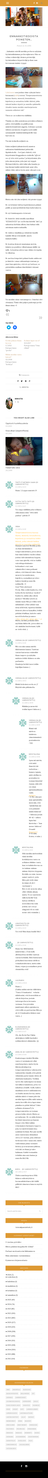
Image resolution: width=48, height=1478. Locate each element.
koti (22, 1409)
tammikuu (12, 1295)
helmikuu (12, 1290)
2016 (11, 1340)
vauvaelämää (24, 1444)
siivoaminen (20, 1436)
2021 (11, 1318)
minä (20, 1421)
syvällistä (22, 1440)
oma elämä (11, 1425)
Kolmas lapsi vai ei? (32, 341)
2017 (11, 1336)
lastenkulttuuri (26, 1413)
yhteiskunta (11, 1448)
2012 (11, 1359)
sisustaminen (33, 1436)
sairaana (10, 1436)
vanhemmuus (11, 1444)
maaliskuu (12, 1286)
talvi (30, 1440)
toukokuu (12, 1277)
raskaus (19, 1432)
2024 (11, 1304)
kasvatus (26, 1405)
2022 (11, 1313)
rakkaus (10, 1432)
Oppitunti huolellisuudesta (17, 423)
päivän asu (21, 1429)
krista (25, 387)
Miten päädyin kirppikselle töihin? (20, 1247)
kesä (8, 1409)
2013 (11, 1354)
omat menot (22, 1425)
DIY (33, 1393)
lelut (23, 1417)
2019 (11, 1327)
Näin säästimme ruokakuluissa (18, 1256)
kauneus (36, 1405)
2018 (11, 1331)
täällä (16, 95)
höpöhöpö (27, 1401)
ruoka (37, 1432)
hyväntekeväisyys (13, 1401)
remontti (28, 1432)
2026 (10, 1275)
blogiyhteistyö (12, 1393)
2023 (11, 1309)
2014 (11, 1349)
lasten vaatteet (12, 1417)
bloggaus (27, 1389)
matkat (31, 1417)
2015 (11, 1345)
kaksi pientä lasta (13, 1405)
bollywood (25, 1393)
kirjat (15, 1409)
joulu (36, 1401)
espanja (10, 1397)
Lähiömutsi (10, 92)
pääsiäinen (32, 1429)
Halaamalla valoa (13, 468)
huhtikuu (12, 1281)
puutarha (10, 1429)
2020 (11, 1322)
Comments (24, 375)
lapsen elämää (32, 1409)
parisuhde (33, 1425)
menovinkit (11, 1421)
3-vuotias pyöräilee (13, 1242)
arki (8, 1389)
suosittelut (11, 1440)
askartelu (16, 1389)
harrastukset (21, 1397)
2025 (11, 1300)
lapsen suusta (12, 1413)
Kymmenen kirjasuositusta (16, 1260)
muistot (28, 1421)
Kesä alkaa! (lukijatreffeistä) (17, 431)
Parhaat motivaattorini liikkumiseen (20, 1251)
